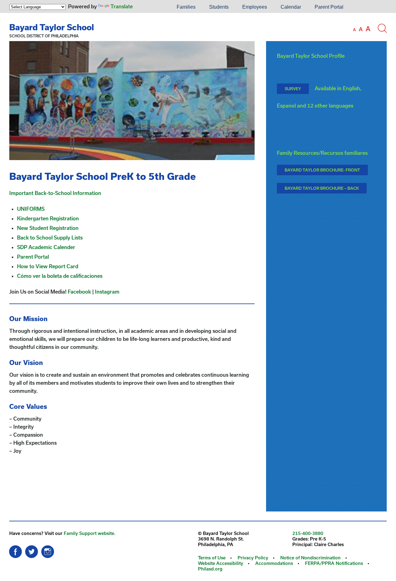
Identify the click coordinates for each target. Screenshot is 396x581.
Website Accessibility (220, 563)
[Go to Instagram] (47, 550)
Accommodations (274, 563)
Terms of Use (212, 557)
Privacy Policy (253, 557)
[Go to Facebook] (15, 550)
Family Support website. (89, 533)
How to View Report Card (47, 266)
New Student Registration (48, 228)
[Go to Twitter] (31, 550)
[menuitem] (149, 7)
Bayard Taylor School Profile (311, 56)
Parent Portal (329, 7)
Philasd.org (210, 568)
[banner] (198, 27)
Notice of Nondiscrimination (310, 557)
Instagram (107, 292)
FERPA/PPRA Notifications (334, 563)
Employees (254, 7)
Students (219, 7)
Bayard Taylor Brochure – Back (322, 188)
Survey (293, 88)
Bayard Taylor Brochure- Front (322, 170)
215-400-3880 (307, 533)
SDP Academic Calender (46, 247)
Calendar (291, 7)
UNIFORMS (31, 209)
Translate (121, 6)
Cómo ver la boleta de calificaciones (59, 276)
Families (186, 7)
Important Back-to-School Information (55, 193)
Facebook (79, 292)
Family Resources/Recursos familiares (322, 153)
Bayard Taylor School (51, 27)
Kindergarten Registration (48, 218)
